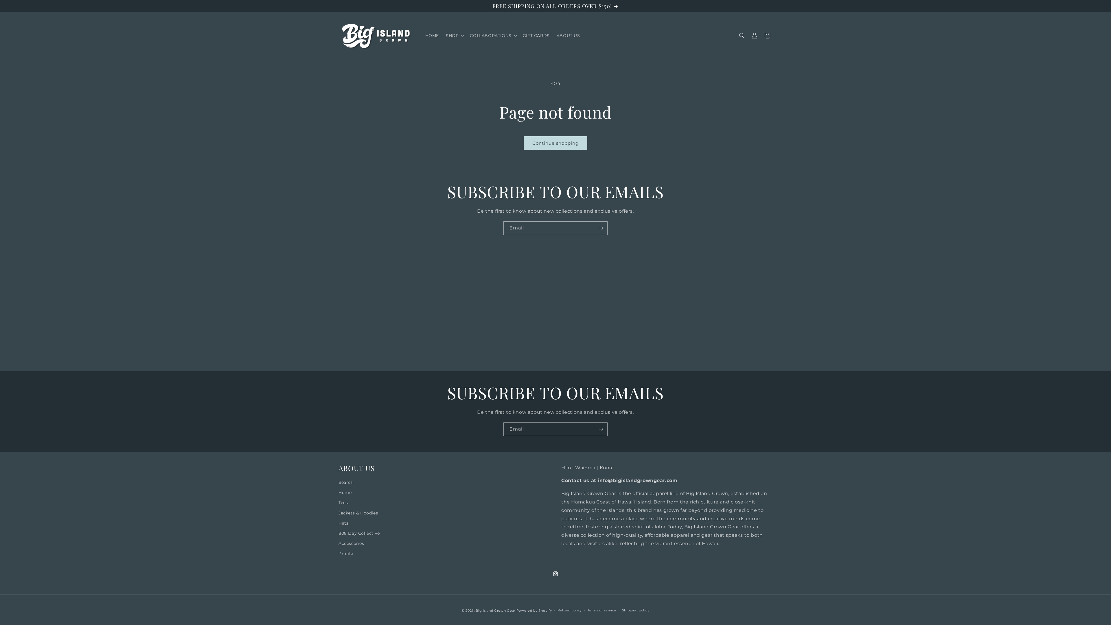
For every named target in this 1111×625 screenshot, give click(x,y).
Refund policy (570, 610)
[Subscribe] (601, 228)
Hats (343, 523)
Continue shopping (555, 143)
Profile (346, 553)
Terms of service (602, 610)
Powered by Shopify (534, 611)
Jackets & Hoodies (358, 513)
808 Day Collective (359, 533)
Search (346, 482)
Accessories (351, 543)
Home (345, 492)
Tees (343, 502)
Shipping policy (636, 610)
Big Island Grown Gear (495, 611)
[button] (454, 36)
